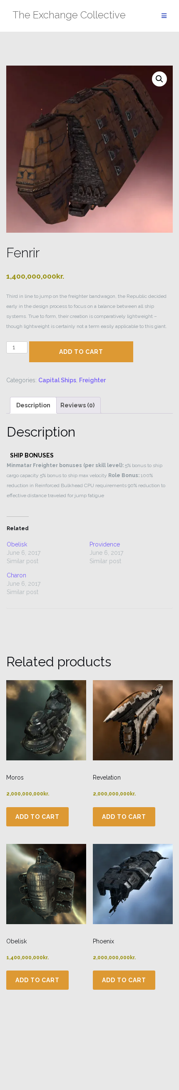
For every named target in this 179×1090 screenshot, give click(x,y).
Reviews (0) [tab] (77, 405)
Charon (16, 575)
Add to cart (81, 351)
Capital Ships (57, 380)
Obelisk (17, 544)
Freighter (92, 380)
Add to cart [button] (37, 816)
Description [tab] (33, 405)
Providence (105, 544)
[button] (159, 78)
